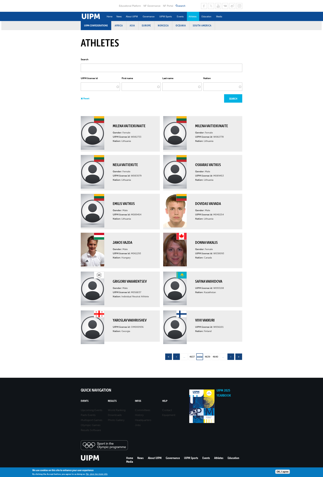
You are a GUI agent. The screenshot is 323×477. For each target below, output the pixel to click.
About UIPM (132, 16)
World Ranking (116, 410)
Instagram (239, 6)
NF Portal (168, 5)
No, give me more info (96, 474)
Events (180, 16)
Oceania (181, 25)
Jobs (138, 425)
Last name (167, 78)
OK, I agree (282, 471)
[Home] (90, 460)
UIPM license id (89, 78)
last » (238, 357)
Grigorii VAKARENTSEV (130, 281)
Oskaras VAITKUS (208, 165)
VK (225, 6)
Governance (148, 16)
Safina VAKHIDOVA (208, 281)
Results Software (91, 430)
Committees (142, 410)
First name (127, 78)
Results (112, 400)
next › (230, 357)
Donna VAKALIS (206, 242)
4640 (215, 356)
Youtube (218, 6)
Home (109, 16)
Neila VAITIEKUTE (125, 165)
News (119, 16)
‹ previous (176, 357)
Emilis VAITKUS (124, 203)
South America (202, 25)
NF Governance (151, 5)
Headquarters (143, 420)
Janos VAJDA (122, 242)
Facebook (204, 6)
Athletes (193, 16)
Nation (207, 78)
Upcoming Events (91, 410)
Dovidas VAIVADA (208, 203)
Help (164, 400)
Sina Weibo (232, 6)
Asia (132, 25)
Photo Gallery (116, 420)
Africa (119, 25)
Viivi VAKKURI (205, 320)
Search (84, 59)
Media (219, 16)
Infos (138, 400)
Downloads (115, 415)
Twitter (211, 6)
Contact (167, 410)
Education (206, 16)
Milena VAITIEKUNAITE (129, 126)
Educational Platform (130, 5)
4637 (192, 356)
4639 (207, 356)
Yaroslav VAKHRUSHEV (130, 320)
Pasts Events (88, 415)
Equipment (168, 415)
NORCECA (163, 25)
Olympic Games (90, 425)
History (139, 415)
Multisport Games (91, 420)
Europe (146, 25)
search (181, 5)
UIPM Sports (165, 16)
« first (168, 357)
